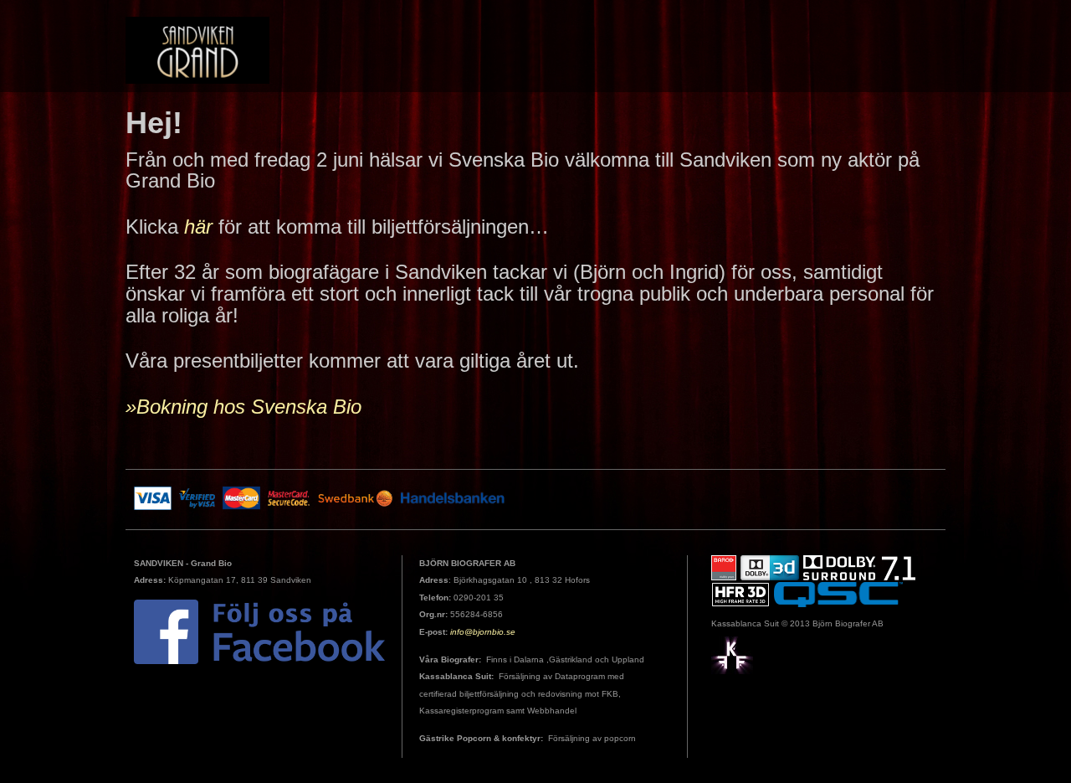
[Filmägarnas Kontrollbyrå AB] (732, 654)
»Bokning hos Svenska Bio (243, 406)
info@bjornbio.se (482, 631)
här (198, 226)
